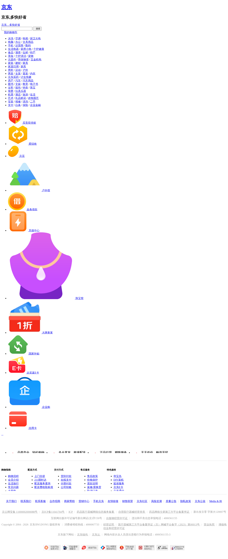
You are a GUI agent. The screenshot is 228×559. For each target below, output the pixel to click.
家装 (10, 63)
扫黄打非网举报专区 (146, 547)
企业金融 (35, 105)
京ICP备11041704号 (53, 511)
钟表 (25, 87)
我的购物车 (10, 32)
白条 (18, 105)
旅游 (25, 94)
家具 (25, 63)
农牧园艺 (33, 98)
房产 (10, 80)
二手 (32, 101)
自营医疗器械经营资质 (132, 511)
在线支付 (66, 479)
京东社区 (142, 501)
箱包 (18, 87)
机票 (10, 94)
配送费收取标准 (43, 487)
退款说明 (92, 483)
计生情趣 (26, 77)
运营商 (19, 45)
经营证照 (109, 524)
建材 (18, 63)
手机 (10, 45)
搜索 (37, 28)
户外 (25, 70)
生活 (32, 94)
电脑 (10, 42)
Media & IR (215, 501)
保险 (25, 105)
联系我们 (26, 501)
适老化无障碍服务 (162, 547)
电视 (25, 38)
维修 (18, 101)
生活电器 (13, 49)
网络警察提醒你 (70, 547)
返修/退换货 (94, 487)
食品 (10, 52)
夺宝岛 (117, 476)
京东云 (96, 534)
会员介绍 (13, 479)
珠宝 (32, 87)
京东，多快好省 (10, 24)
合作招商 (55, 501)
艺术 (10, 98)
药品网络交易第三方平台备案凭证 (169, 511)
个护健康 (38, 49)
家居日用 (13, 66)
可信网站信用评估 (52, 547)
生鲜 (25, 52)
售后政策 (92, 476)
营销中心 (84, 501)
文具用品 (28, 42)
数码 (28, 45)
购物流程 (13, 476)
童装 (25, 73)
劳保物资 (23, 59)
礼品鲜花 (20, 98)
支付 (10, 105)
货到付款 (66, 476)
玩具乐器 (20, 91)
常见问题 (13, 487)
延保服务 (118, 483)
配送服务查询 (42, 483)
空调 (18, 38)
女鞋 (10, 87)
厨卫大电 (35, 38)
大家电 (12, 490)
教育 (25, 84)
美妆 (10, 56)
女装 (18, 73)
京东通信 (118, 490)
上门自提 (39, 476)
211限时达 (40, 479)
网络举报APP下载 (127, 547)
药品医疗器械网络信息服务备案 (96, 511)
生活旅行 (13, 483)
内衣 (32, 73)
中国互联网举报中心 (108, 547)
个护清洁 (20, 56)
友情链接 (113, 501)
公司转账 (66, 487)
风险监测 (156, 501)
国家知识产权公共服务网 (177, 547)
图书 (10, 84)
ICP (71, 511)
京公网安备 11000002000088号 (20, 511)
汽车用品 (28, 80)
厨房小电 (26, 49)
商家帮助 (69, 501)
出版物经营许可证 (117, 518)
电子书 (34, 84)
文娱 (18, 84)
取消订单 (92, 490)
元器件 (12, 59)
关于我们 (11, 501)
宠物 (30, 56)
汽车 (18, 80)
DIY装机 (118, 479)
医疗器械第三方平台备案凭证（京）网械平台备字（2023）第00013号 (159, 524)
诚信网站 (89, 547)
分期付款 (66, 483)
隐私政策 (185, 501)
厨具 (23, 66)
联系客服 (40, 501)
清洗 (25, 101)
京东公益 (200, 501)
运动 (18, 70)
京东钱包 (82, 534)
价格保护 (92, 479)
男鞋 (10, 70)
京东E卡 (118, 487)
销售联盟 (127, 501)
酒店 (18, 94)
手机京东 (98, 501)
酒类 (18, 52)
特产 (32, 52)
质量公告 (171, 501)
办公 (18, 42)
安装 (10, 101)
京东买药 (13, 77)
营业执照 (209, 524)
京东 (6, 7)
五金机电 (36, 59)
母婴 (10, 91)
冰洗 (10, 38)
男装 (10, 73)
